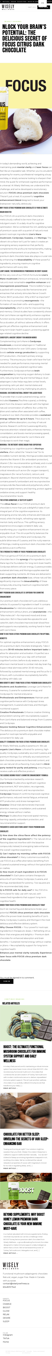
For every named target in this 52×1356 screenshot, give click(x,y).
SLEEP (6, 1321)
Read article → (11, 1088)
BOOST (6, 1307)
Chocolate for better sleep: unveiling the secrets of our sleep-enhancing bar (26, 1139)
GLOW (6, 1311)
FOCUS (6, 1300)
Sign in (7, 981)
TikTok (6, 1338)
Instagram (8, 1335)
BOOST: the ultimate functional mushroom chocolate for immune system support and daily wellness (25, 1054)
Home (6, 1342)
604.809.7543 (9, 1287)
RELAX (6, 1314)
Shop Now (43, 7)
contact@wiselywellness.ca (16, 1283)
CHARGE (7, 1304)
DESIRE (6, 1318)
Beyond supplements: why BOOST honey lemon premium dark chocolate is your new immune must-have (24, 1221)
